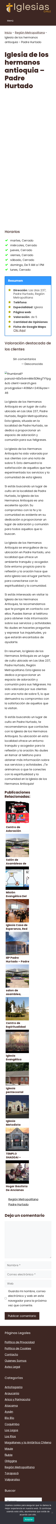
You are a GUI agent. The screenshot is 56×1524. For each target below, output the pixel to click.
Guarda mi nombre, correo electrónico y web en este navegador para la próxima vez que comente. (27, 1298)
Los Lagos (11, 1430)
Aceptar (29, 1519)
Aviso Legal (12, 1367)
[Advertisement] (28, 124)
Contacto (11, 1354)
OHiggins (11, 1461)
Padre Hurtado (18, 1204)
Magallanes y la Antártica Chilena (28, 1442)
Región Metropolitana (30, 33)
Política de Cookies (18, 1348)
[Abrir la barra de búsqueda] (51, 21)
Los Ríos (10, 1436)
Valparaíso (12, 1479)
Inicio (8, 33)
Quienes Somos (15, 1361)
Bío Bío (9, 1418)
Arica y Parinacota (17, 1399)
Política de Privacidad (20, 1342)
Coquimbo (12, 1424)
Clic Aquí (19, 330)
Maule (9, 1449)
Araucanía (12, 1393)
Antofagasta (13, 1387)
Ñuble (8, 1455)
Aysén (9, 1412)
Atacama (11, 1406)
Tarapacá (12, 1473)
